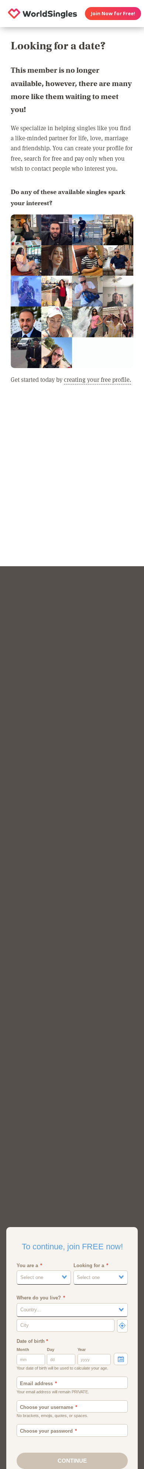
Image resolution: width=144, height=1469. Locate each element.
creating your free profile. (97, 379)
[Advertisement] (72, 483)
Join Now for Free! (113, 13)
